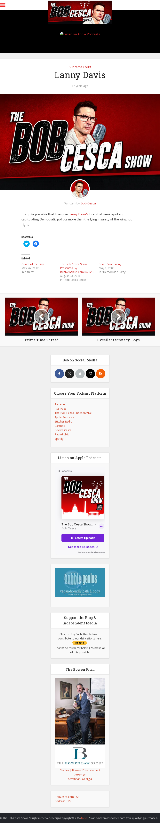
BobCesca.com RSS (67, 797)
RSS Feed (61, 408)
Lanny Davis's (78, 214)
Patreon (60, 404)
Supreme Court (80, 67)
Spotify (59, 438)
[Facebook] (59, 373)
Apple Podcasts (64, 417)
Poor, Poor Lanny (110, 264)
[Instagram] (90, 373)
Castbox (60, 426)
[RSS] (100, 373)
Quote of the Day (32, 264)
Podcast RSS (63, 801)
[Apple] (80, 373)
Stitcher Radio (63, 421)
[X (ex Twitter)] (69, 373)
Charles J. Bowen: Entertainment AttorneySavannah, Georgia (80, 774)
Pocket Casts (63, 430)
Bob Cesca (88, 203)
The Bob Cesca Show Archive (73, 413)
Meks (84, 818)
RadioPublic (62, 434)
